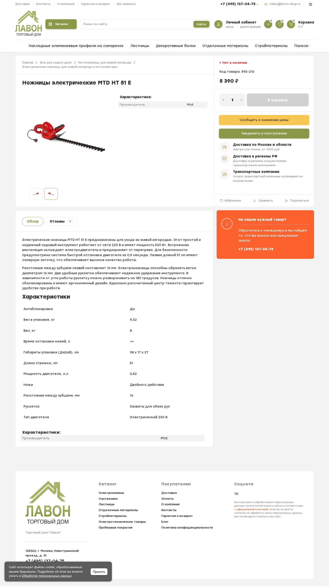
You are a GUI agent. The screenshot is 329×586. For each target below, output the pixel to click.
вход (230, 26)
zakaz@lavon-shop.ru (285, 4)
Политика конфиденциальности (187, 527)
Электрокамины (111, 493)
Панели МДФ (306, 46)
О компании (66, 4)
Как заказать (126, 4)
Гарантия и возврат (95, 4)
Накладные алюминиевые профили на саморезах (76, 46)
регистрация (250, 26)
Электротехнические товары (122, 521)
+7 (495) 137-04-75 (237, 4)
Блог (165, 521)
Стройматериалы (271, 46)
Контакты (43, 4)
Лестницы (139, 46)
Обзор (33, 221)
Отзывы (60, 221)
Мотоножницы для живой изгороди (104, 62)
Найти (201, 24)
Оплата (167, 498)
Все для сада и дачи (56, 62)
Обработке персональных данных (47, 576)
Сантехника (108, 498)
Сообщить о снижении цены (263, 120)
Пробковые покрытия (115, 527)
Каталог (61, 24)
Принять (99, 571)
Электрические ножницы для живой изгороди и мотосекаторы (70, 66)
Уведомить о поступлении (264, 133)
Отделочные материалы (225, 46)
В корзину (278, 100)
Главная (27, 62)
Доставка (22, 4)
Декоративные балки (176, 46)
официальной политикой (252, 509)
